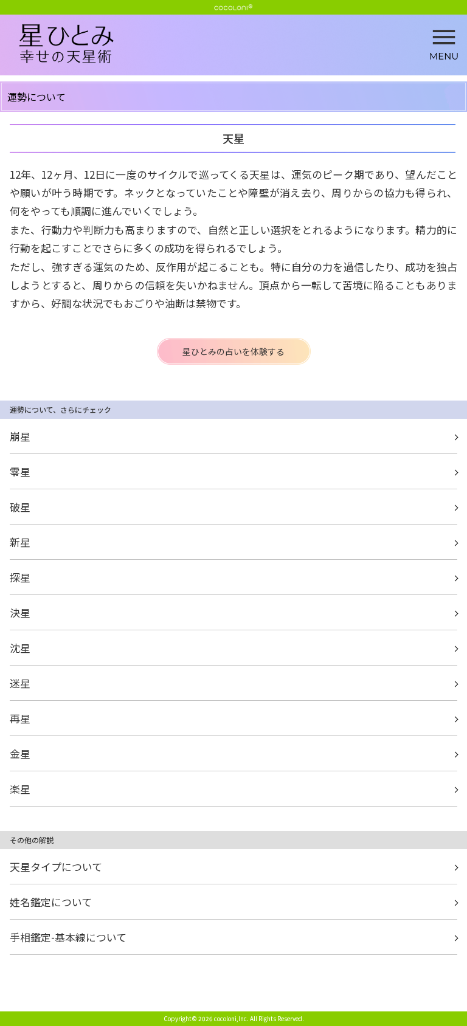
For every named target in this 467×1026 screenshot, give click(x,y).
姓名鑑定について (51, 901)
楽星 (20, 788)
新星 (20, 541)
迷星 (20, 682)
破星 (20, 506)
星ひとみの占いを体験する (233, 351)
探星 (20, 577)
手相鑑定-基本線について (68, 937)
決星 (20, 612)
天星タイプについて (56, 866)
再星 (20, 718)
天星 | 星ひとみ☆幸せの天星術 (243, 44)
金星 (20, 753)
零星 (20, 471)
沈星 (20, 647)
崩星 (20, 436)
